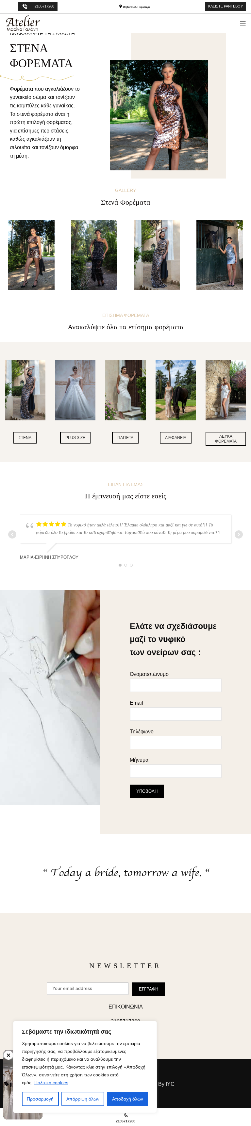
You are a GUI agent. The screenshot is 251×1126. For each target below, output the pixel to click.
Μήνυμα (139, 760)
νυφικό (172, 639)
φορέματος (58, 122)
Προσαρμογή (40, 1099)
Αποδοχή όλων (127, 1099)
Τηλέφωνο (142, 731)
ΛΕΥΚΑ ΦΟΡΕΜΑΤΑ (226, 438)
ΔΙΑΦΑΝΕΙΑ (175, 437)
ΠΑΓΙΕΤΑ (125, 437)
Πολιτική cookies (51, 1082)
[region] (85, 1067)
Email (136, 703)
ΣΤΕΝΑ (25, 437)
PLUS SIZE (75, 437)
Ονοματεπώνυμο (149, 674)
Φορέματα (21, 89)
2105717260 (44, 6)
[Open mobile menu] (242, 23)
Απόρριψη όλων (82, 1099)
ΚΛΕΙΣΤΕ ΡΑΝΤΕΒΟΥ (225, 6)
